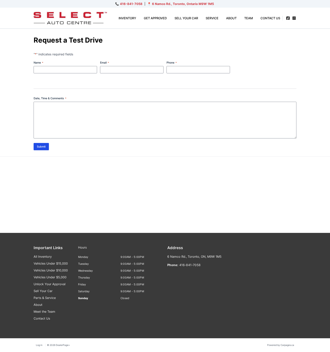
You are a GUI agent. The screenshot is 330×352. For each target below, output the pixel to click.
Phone (172, 62)
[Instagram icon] (294, 18)
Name (38, 62)
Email (104, 62)
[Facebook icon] (288, 18)
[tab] (82, 249)
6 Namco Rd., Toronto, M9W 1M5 (183, 4)
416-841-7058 (131, 4)
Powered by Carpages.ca (280, 345)
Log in (39, 345)
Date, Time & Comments (50, 98)
